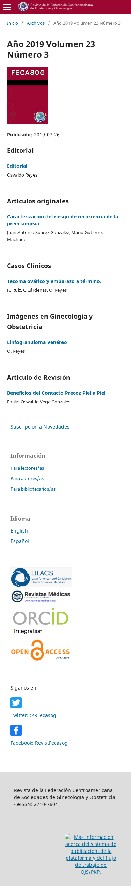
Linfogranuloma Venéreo (37, 342)
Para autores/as (27, 478)
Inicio (12, 23)
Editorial (17, 166)
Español (19, 541)
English (19, 530)
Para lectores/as (27, 468)
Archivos (36, 23)
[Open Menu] (7, 7)
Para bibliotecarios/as (33, 489)
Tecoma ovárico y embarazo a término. (54, 281)
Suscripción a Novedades (40, 426)
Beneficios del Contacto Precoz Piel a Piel (56, 392)
